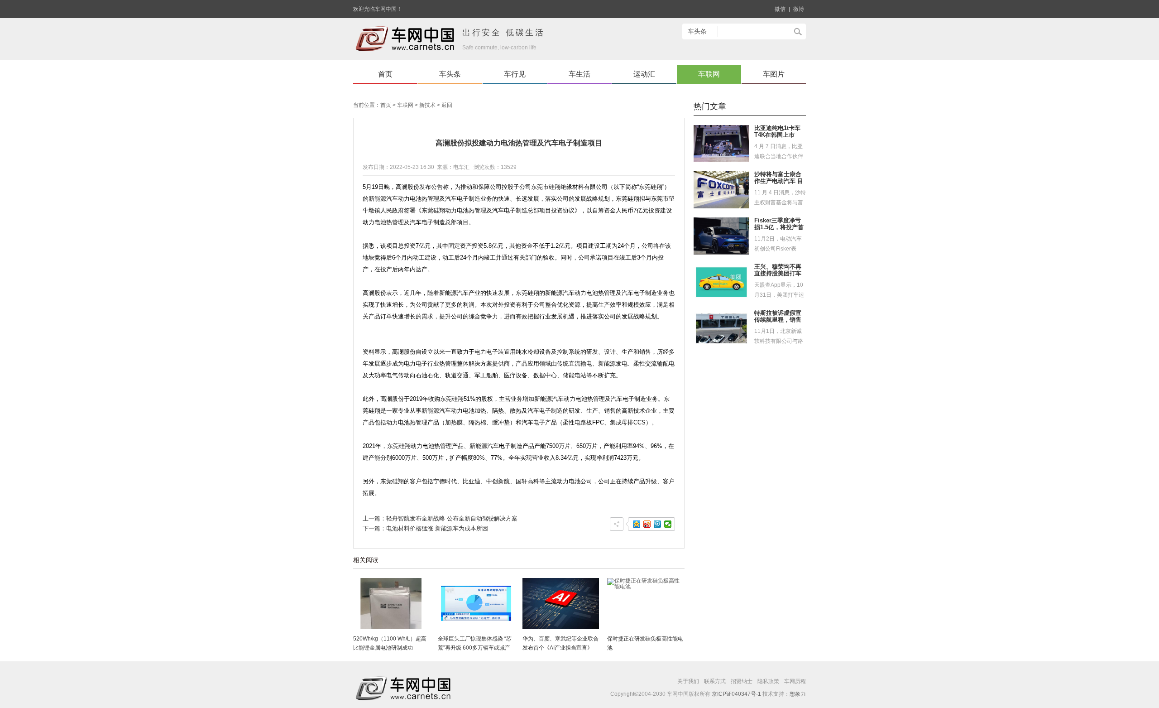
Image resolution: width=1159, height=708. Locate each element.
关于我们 (688, 681)
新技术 (427, 105)
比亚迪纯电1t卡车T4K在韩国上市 (777, 131)
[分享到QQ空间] (637, 524)
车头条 (450, 74)
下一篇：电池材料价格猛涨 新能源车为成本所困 (425, 528)
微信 (780, 9)
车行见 (515, 74)
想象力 (798, 694)
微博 (798, 9)
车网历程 (795, 681)
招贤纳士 (741, 681)
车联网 (709, 74)
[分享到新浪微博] (647, 524)
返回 (446, 105)
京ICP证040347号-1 (736, 694)
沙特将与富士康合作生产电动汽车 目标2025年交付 (778, 181)
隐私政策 (768, 681)
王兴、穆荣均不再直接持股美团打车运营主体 (777, 274)
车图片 (774, 74)
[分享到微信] (668, 524)
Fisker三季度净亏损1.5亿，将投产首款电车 (779, 227)
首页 (385, 74)
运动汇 (644, 74)
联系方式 (715, 681)
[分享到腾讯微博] (657, 524)
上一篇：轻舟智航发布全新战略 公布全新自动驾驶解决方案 (440, 518)
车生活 (579, 74)
